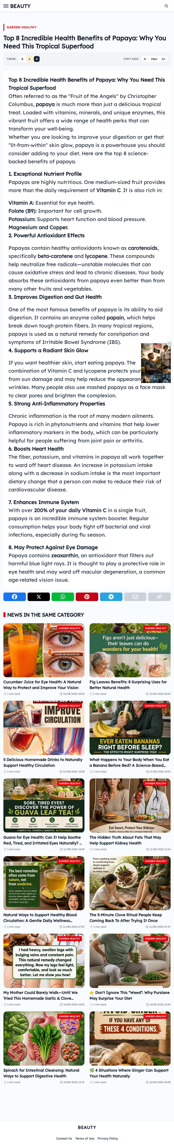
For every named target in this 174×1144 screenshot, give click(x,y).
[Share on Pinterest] (87, 597)
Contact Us (64, 1138)
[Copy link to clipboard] (159, 597)
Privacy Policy (108, 1138)
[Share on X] (39, 597)
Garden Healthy (21, 27)
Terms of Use (84, 1138)
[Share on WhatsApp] (63, 597)
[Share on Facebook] (14, 597)
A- (145, 58)
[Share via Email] (135, 597)
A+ (163, 58)
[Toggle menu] (5, 6)
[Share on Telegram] (111, 597)
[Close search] (166, 6)
